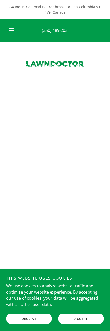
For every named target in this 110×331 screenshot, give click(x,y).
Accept (81, 319)
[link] (55, 64)
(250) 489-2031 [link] (56, 30)
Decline (29, 319)
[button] (11, 30)
